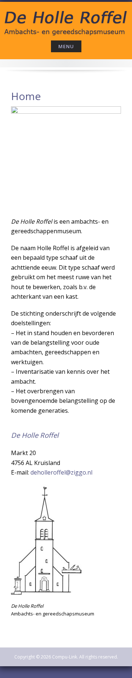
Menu (66, 46)
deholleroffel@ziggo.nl (61, 472)
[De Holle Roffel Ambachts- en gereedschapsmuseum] (66, 20)
